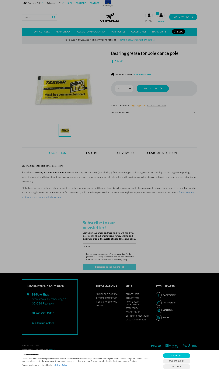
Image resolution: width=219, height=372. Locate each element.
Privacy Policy (61, 365)
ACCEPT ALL (176, 355)
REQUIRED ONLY (176, 361)
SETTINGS (176, 367)
